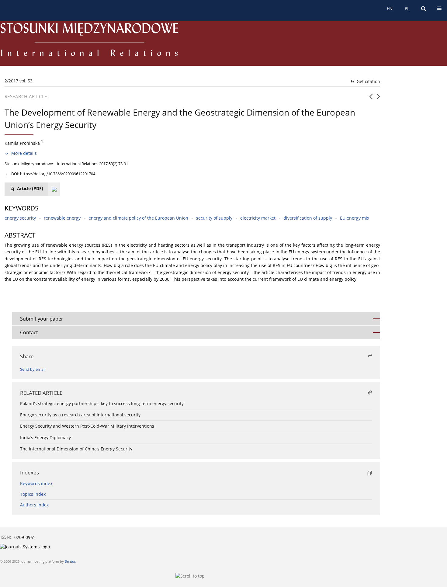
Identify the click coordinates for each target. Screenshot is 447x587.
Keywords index (36, 483)
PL (407, 8)
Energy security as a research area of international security (80, 415)
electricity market (257, 218)
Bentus (70, 561)
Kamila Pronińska (22, 143)
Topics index (33, 494)
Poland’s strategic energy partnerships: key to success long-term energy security (102, 403)
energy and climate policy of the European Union (138, 218)
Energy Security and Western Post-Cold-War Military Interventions (87, 426)
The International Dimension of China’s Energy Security (76, 449)
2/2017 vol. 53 (19, 81)
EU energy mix (354, 218)
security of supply (214, 218)
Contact (29, 332)
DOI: (53, 173)
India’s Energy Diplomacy (45, 437)
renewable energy (62, 218)
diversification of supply (307, 218)
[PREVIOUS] (370, 98)
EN (390, 8)
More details (24, 153)
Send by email (32, 369)
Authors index (34, 505)
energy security (20, 218)
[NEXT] (378, 98)
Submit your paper (41, 318)
